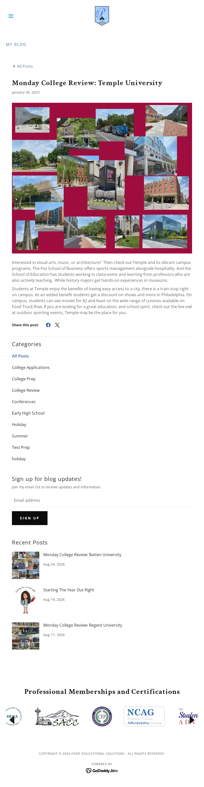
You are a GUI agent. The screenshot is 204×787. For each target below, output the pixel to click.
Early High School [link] (28, 413)
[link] (102, 16)
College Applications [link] (31, 367)
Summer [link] (20, 436)
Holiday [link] (19, 424)
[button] (20, 16)
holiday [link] (19, 459)
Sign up (30, 518)
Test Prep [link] (21, 447)
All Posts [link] (20, 356)
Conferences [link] (24, 401)
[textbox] (102, 500)
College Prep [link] (24, 379)
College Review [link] (26, 390)
